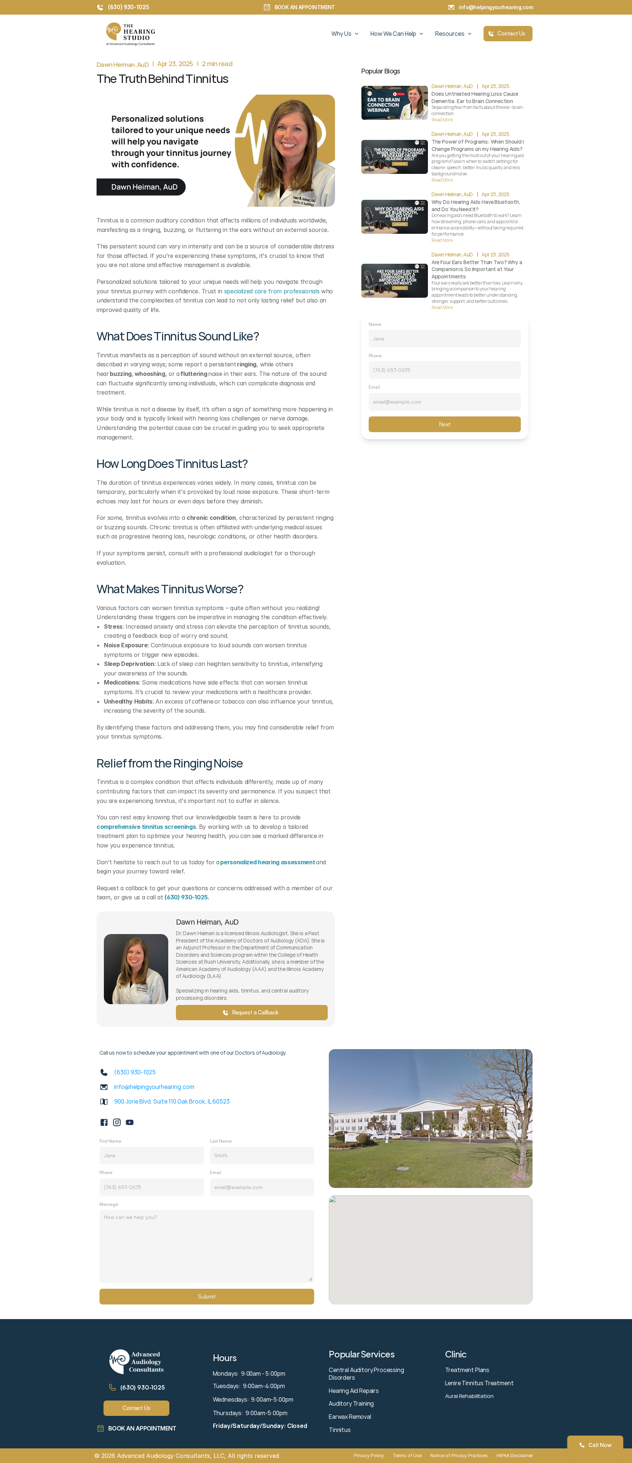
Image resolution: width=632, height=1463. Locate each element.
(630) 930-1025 (142, 1387)
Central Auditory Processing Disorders (367, 1374)
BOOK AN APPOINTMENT (305, 7)
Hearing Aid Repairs (354, 1391)
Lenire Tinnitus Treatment (479, 1383)
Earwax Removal (350, 1417)
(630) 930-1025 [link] (135, 1072)
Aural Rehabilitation (469, 1396)
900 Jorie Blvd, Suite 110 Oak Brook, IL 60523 (172, 1101)
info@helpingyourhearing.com (497, 7)
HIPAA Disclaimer (515, 1455)
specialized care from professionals (272, 291)
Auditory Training (351, 1403)
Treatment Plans (467, 1370)
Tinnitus (340, 1430)
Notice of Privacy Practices (459, 1455)
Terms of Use (407, 1455)
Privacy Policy (369, 1455)
